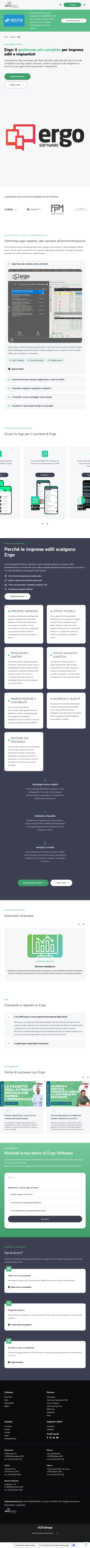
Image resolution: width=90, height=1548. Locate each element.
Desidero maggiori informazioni (22, 1194)
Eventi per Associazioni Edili (57, 1400)
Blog (48, 1415)
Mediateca (51, 1412)
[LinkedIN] (54, 1437)
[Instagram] (50, 1437)
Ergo (6, 1400)
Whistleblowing (10, 1439)
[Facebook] (47, 1437)
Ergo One (8, 1397)
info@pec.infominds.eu (71, 1501)
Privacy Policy (9, 1505)
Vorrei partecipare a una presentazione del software (28, 1211)
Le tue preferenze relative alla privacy (54, 1545)
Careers (7, 1429)
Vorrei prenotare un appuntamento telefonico (26, 1203)
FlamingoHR (9, 1403)
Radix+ (7, 1406)
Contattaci (51, 1426)
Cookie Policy (20, 1505)
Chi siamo (8, 1426)
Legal (6, 1435)
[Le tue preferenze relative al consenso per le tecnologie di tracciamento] (86, 1544)
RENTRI (46, 16)
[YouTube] (57, 1437)
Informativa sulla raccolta (25, 1545)
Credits (7, 1432)
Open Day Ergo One (54, 1406)
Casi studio (51, 1397)
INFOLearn (51, 1409)
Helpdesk (50, 1429)
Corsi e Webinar (53, 1403)
